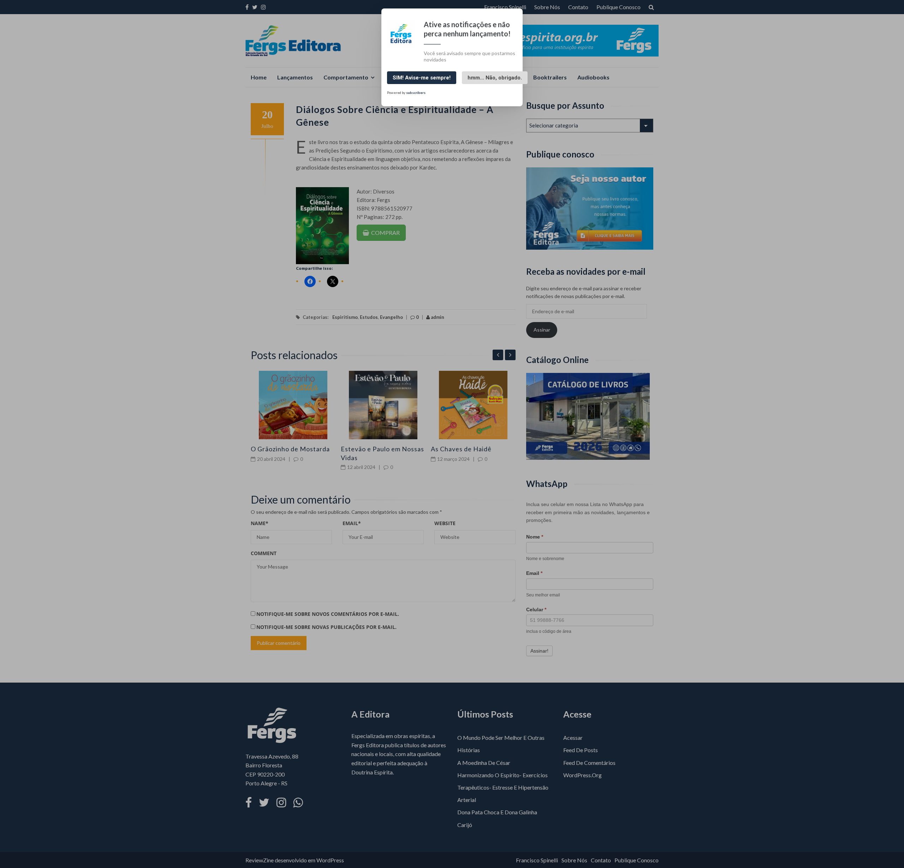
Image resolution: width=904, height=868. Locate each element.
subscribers (416, 92)
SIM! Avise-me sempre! (422, 78)
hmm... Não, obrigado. (495, 78)
